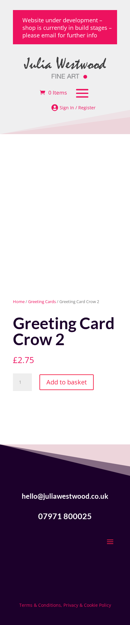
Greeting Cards (42, 301)
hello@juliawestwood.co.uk (65, 496)
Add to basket (66, 382)
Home (19, 301)
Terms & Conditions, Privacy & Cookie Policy (65, 605)
